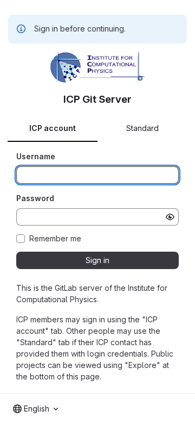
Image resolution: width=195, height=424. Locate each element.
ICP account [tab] (52, 128)
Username (35, 156)
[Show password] (170, 217)
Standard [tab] (142, 128)
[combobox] (35, 408)
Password (35, 198)
